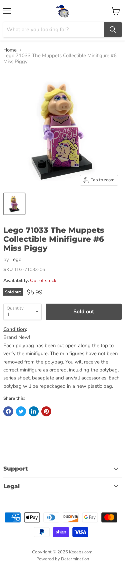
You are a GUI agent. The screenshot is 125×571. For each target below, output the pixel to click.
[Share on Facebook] (8, 411)
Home (10, 50)
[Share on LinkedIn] (34, 411)
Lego (15, 259)
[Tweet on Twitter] (21, 411)
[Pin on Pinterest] (46, 411)
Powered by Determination (62, 559)
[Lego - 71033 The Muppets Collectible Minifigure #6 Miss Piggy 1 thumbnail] (14, 203)
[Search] (113, 29)
